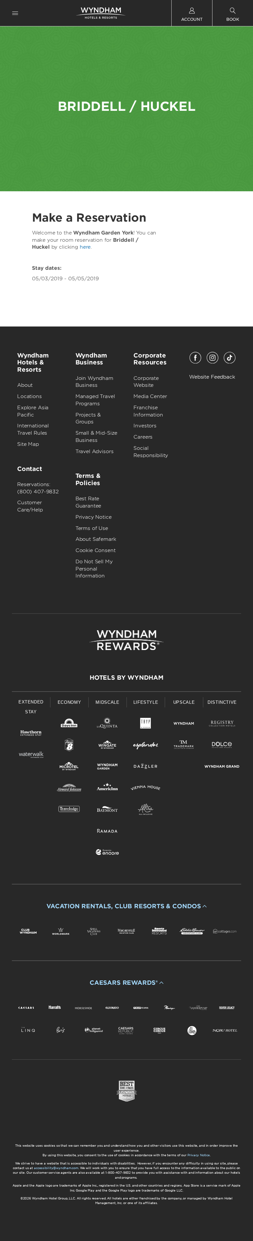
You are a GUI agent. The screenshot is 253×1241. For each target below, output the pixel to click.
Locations (29, 396)
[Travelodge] (69, 810)
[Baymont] (107, 810)
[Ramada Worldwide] (107, 831)
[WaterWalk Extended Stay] (31, 755)
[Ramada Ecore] (107, 853)
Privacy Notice (93, 517)
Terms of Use (91, 528)
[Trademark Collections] (183, 746)
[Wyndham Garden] (107, 767)
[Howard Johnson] (69, 789)
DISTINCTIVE (222, 702)
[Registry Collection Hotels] (222, 724)
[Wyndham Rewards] (126, 640)
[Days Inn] (69, 724)
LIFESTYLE (145, 702)
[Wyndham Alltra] (145, 810)
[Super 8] (69, 746)
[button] (126, 906)
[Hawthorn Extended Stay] (31, 734)
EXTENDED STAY (30, 706)
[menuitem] (15, 13)
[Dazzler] (145, 767)
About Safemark (95, 539)
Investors (144, 426)
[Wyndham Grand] (222, 767)
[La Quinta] (107, 724)
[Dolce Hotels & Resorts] (222, 746)
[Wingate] (107, 746)
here (85, 247)
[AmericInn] (107, 789)
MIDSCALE (107, 702)
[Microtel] (69, 767)
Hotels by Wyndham (126, 677)
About (25, 385)
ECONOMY (69, 702)
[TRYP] (145, 724)
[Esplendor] (145, 746)
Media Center (150, 396)
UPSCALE (184, 702)
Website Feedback (212, 377)
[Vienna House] (145, 789)
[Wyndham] (183, 724)
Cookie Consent (95, 550)
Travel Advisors (94, 451)
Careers (143, 437)
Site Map (28, 444)
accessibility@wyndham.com (56, 1168)
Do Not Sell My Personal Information (94, 569)
